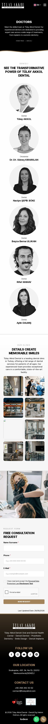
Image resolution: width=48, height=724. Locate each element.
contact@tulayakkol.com (24, 691)
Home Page (20, 41)
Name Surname (11, 542)
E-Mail (6, 568)
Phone (7, 555)
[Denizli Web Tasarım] (24, 719)
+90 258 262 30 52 (24, 688)
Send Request (24, 602)
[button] (37, 4)
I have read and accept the (23, 582)
